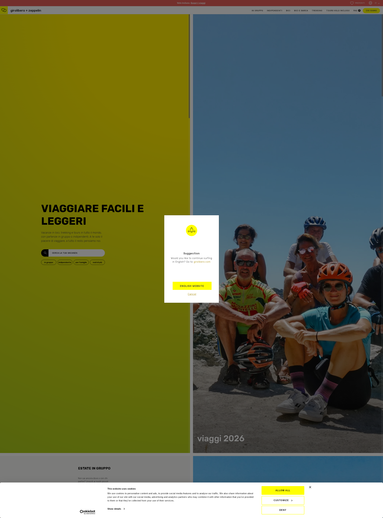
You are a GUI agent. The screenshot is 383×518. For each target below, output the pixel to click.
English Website (192, 285)
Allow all (282, 490)
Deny (283, 510)
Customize (281, 500)
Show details (114, 509)
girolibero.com (202, 261)
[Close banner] (310, 487)
